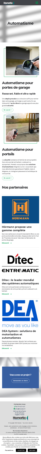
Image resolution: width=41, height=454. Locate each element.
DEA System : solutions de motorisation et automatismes (19, 334)
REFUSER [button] (32, 450)
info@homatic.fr (20, 409)
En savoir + (8, 110)
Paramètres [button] (9, 450)
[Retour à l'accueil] (9, 3)
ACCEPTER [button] (21, 450)
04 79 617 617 (20, 406)
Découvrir (5, 243)
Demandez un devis (20, 380)
